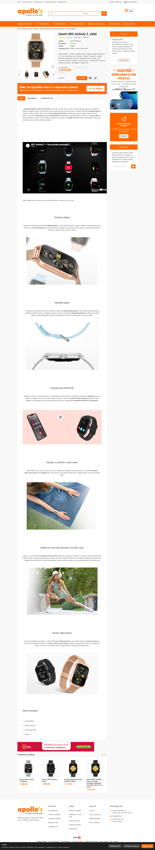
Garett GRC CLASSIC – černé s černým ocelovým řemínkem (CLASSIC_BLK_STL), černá (95, 783)
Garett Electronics (75, 41)
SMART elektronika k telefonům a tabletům (52, 29)
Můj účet (91, 811)
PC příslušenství (65, 841)
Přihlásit (111, 2)
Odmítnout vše (115, 846)
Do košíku (82, 78)
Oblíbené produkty (94, 819)
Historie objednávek (95, 815)
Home (19, 2)
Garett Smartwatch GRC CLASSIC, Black (73, 780)
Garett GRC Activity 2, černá (50, 780)
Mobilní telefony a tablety (30, 29)
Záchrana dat (73, 829)
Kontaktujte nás (62, 2)
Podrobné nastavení (131, 846)
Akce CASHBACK (94, 823)
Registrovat (118, 2)
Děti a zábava (114, 841)
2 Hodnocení (77, 37)
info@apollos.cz (118, 816)
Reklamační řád (53, 823)
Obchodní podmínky (50, 2)
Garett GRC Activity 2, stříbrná (26, 781)
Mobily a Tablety (42, 841)
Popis (21, 98)
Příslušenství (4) (47, 98)
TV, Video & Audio (77, 841)
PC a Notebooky (54, 841)
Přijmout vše (147, 846)
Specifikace (32, 98)
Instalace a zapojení (75, 811)
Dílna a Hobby (104, 841)
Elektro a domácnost (91, 841)
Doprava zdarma (27, 2)
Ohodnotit (85, 37)
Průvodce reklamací (54, 815)
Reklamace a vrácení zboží (75, 816)
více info (124, 136)
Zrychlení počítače (74, 821)
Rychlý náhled (28, 766)
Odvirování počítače (75, 825)
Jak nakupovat (38, 2)
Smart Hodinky (71, 29)
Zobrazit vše (123, 60)
